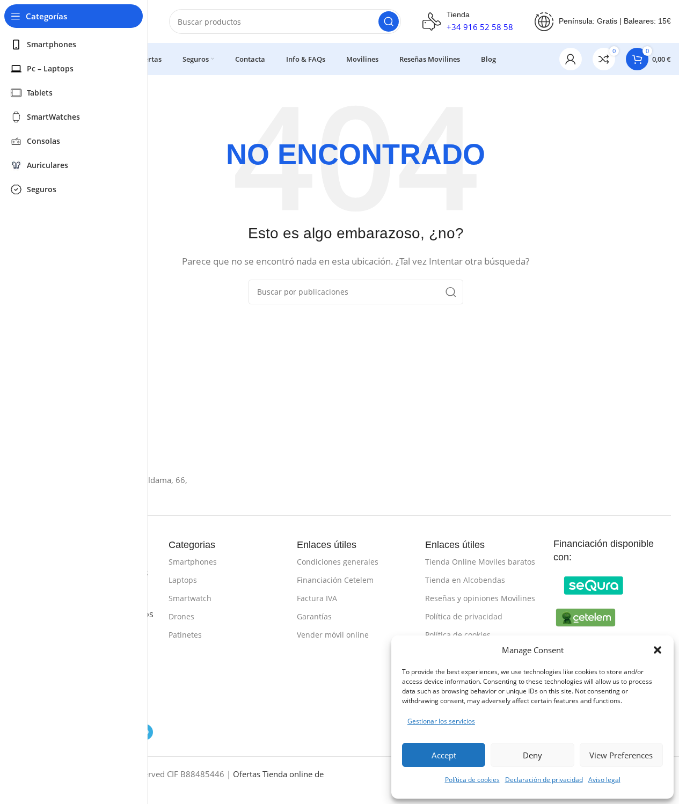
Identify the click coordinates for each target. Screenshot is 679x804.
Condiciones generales (337, 562)
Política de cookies (472, 779)
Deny (532, 755)
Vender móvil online (333, 635)
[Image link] (593, 584)
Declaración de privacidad (544, 779)
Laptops (183, 580)
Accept (444, 755)
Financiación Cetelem (335, 580)
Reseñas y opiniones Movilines (480, 598)
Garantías (314, 616)
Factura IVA (317, 598)
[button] (657, 650)
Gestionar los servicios (441, 721)
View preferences (621, 755)
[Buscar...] (388, 21)
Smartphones (193, 562)
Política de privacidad (463, 616)
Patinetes (185, 635)
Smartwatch (190, 598)
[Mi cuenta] (570, 59)
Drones (181, 616)
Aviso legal (604, 779)
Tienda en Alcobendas (465, 580)
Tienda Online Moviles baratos (480, 562)
